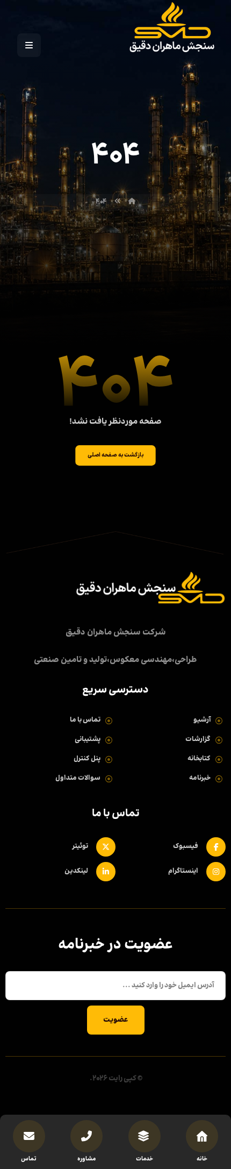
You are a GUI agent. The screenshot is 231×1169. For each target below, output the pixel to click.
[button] (29, 45)
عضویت (115, 1020)
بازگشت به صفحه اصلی (115, 455)
